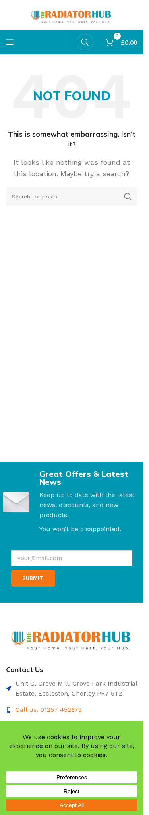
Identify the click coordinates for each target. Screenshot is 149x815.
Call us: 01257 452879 (48, 709)
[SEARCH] (128, 196)
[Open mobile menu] (10, 42)
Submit (32, 578)
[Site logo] (71, 14)
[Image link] (71, 637)
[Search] (85, 42)
